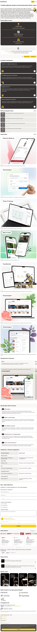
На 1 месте (11, 52)
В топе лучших (8, 51)
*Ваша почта (3, 495)
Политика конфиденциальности (5, 623)
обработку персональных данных (12, 523)
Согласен (18, 629)
